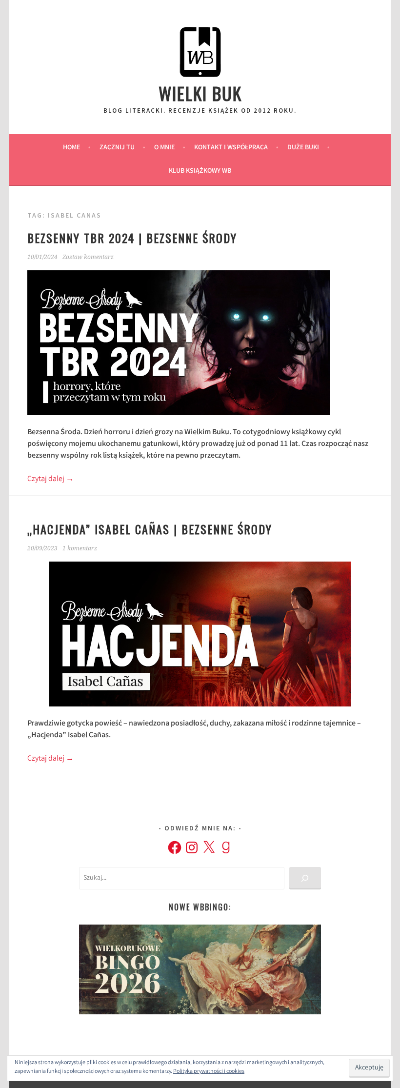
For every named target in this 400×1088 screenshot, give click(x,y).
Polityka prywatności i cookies (208, 1072)
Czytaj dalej (50, 479)
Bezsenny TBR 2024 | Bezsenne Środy (132, 237)
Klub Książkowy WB (200, 171)
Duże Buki (303, 148)
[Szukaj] (305, 878)
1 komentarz (79, 548)
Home (71, 148)
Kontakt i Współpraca (231, 148)
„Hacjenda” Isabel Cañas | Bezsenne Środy (149, 529)
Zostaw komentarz (88, 257)
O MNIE (164, 148)
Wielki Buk (200, 93)
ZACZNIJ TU (117, 148)
